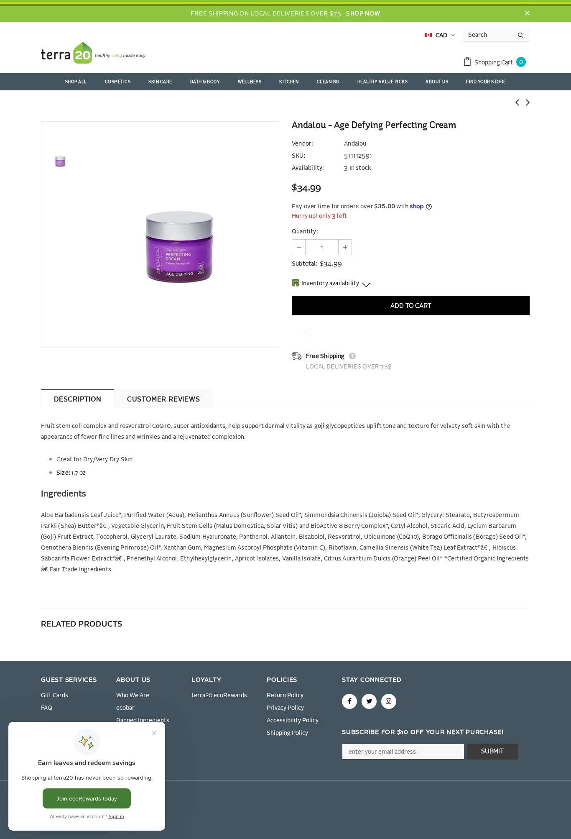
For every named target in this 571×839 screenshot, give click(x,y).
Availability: (308, 168)
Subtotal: (304, 264)
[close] (527, 14)
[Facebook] (349, 701)
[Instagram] (388, 701)
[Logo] (93, 54)
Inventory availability (330, 283)
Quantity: (305, 232)
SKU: (298, 156)
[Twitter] (369, 701)
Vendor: (302, 144)
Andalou (355, 144)
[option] (179, 234)
